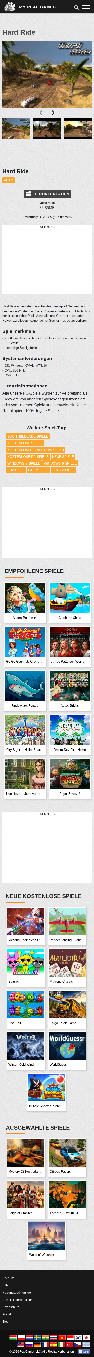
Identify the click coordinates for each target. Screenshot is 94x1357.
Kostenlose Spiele (25, 443)
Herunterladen (51, 194)
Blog (5, 1321)
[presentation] (41, 112)
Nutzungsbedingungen (17, 1292)
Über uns (8, 1278)
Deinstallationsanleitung (18, 1300)
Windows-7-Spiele (23, 463)
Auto (8, 180)
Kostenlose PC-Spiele (27, 457)
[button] (16, 140)
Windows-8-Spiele (60, 463)
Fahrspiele (38, 470)
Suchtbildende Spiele (27, 436)
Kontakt (7, 1314)
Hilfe (5, 1285)
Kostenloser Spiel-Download (35, 450)
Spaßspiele (63, 470)
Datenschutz (10, 1307)
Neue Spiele (63, 457)
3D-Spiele (16, 470)
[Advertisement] (47, 260)
